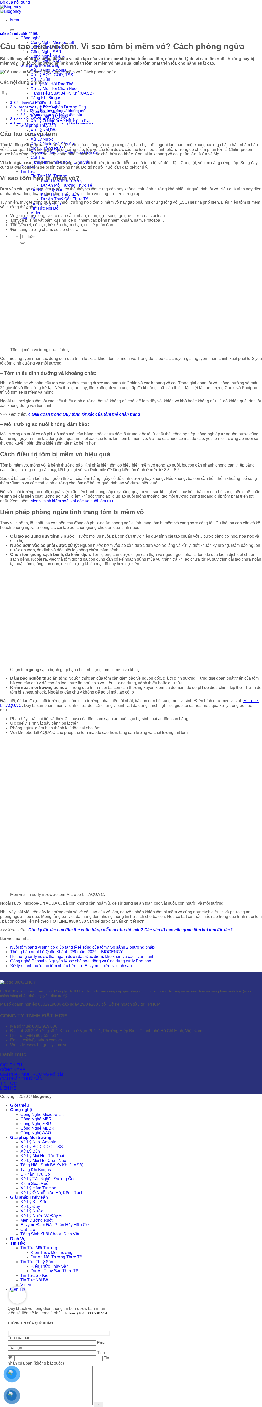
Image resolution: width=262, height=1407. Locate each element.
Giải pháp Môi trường (30, 1137)
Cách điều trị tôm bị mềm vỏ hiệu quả (44, 119)
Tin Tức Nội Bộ (44, 208)
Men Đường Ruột (36, 1220)
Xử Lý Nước (42, 139)
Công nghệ (30, 38)
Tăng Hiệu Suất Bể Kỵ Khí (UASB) (62, 93)
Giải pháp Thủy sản (38, 125)
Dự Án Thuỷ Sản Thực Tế (64, 199)
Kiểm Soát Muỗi (34, 1183)
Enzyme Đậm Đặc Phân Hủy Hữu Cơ (54, 1225)
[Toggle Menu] (12, 30)
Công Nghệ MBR (36, 1119)
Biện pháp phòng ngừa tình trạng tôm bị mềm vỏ (53, 123)
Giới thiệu (29, 33)
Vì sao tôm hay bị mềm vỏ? (36, 107)
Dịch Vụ (18, 1238)
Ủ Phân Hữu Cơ (35, 1174)
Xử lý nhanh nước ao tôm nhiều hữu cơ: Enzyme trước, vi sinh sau (71, 965)
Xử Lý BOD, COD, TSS (52, 75)
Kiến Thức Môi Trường (51, 1252)
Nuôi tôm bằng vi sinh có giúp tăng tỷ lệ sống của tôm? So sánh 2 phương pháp (82, 947)
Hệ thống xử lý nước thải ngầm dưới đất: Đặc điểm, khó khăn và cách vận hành (82, 956)
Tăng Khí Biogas (46, 98)
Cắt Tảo (38, 157)
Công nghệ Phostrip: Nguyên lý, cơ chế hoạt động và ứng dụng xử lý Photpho (80, 961)
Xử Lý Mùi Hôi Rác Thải (52, 84)
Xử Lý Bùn (30, 1151)
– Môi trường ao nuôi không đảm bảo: (55, 115)
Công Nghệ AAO (35, 1133)
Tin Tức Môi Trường (38, 1248)
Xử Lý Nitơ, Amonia (38, 1142)
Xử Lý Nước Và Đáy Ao (42, 1215)
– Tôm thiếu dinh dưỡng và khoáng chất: (57, 111)
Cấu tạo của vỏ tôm (30, 102)
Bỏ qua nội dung (15, 2)
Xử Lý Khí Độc (44, 130)
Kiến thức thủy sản (13, 33)
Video (36, 213)
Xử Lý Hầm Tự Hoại (38, 1188)
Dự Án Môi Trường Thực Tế (66, 185)
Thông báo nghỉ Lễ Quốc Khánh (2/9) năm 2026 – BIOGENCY (66, 952)
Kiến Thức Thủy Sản (50, 1266)
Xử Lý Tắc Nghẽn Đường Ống (58, 107)
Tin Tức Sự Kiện (35, 1275)
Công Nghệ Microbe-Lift (42, 1114)
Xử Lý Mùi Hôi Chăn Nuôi (54, 88)
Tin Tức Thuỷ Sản (36, 1262)
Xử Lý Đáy (30, 1206)
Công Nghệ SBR (46, 52)
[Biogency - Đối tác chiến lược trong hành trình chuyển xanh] (10, 9)
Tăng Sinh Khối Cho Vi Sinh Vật (49, 1234)
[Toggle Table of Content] (4, 94)
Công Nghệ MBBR (37, 1128)
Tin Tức (27, 171)
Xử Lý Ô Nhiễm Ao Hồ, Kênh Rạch (51, 1192)
